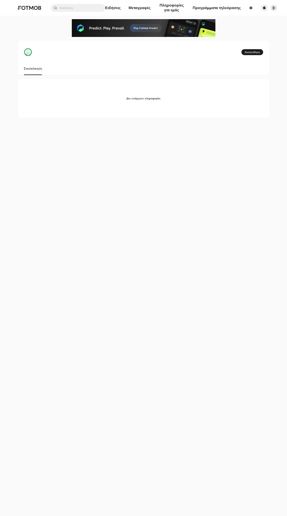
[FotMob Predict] (143, 28)
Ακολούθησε (252, 52)
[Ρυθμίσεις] (251, 8)
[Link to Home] (29, 8)
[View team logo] (28, 52)
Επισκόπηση (33, 69)
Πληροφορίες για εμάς (172, 8)
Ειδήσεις (113, 8)
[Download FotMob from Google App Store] (274, 8)
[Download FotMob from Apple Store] (264, 8)
